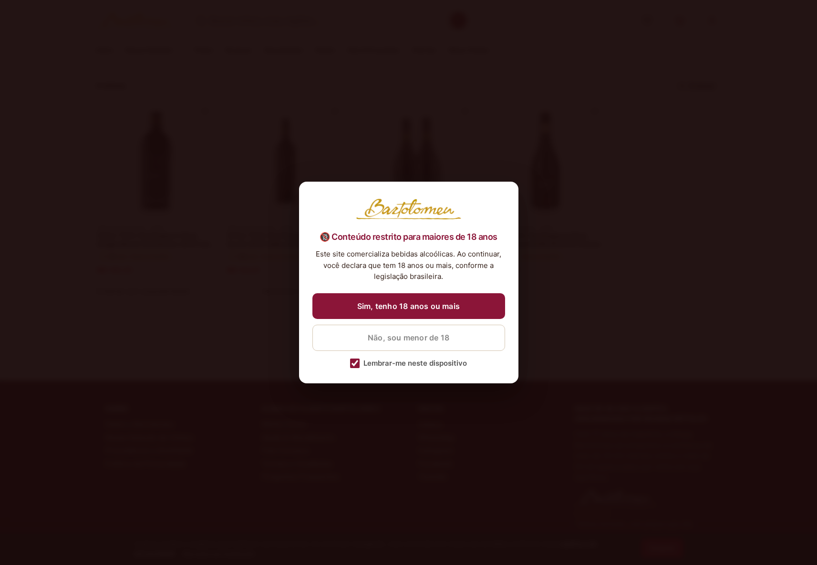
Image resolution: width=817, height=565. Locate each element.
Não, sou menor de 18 (408, 337)
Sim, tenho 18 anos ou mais (408, 306)
